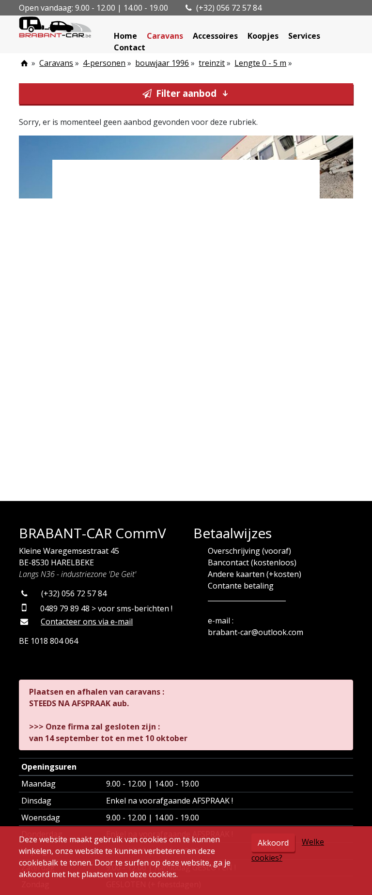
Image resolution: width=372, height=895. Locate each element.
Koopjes (263, 35)
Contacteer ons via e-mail (87, 621)
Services (304, 35)
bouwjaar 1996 (162, 63)
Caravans (165, 35)
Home (125, 35)
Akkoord (273, 842)
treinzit (212, 63)
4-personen (104, 63)
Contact (129, 47)
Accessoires (215, 35)
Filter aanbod (186, 93)
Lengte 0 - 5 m (260, 63)
